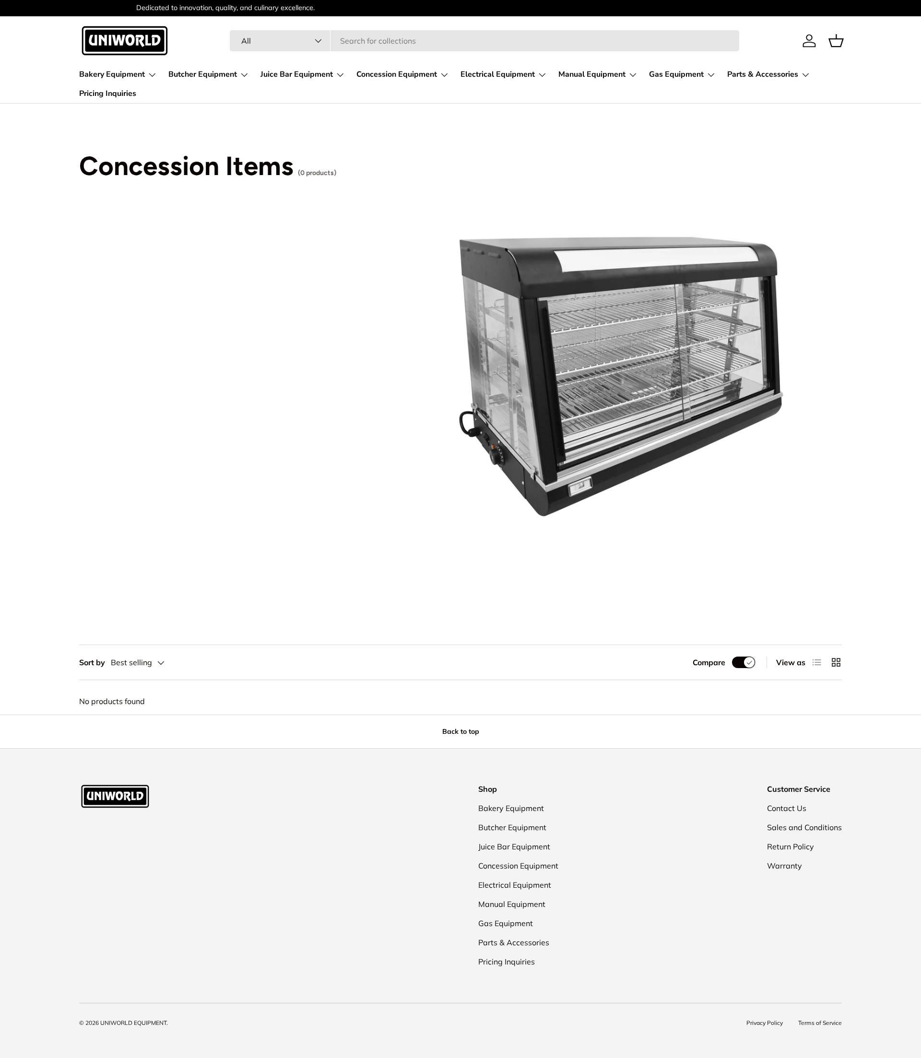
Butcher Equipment (202, 74)
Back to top (460, 731)
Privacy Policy (764, 1022)
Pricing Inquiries (107, 93)
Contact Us (786, 808)
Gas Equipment (676, 74)
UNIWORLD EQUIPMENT (133, 1022)
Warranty (784, 865)
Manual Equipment (592, 74)
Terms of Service (820, 1022)
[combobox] (484, 40)
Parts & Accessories (762, 74)
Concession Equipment (396, 74)
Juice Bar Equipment (296, 74)
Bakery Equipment (112, 74)
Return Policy (790, 846)
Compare (709, 662)
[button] (836, 40)
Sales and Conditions (804, 827)
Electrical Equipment (497, 74)
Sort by (92, 662)
